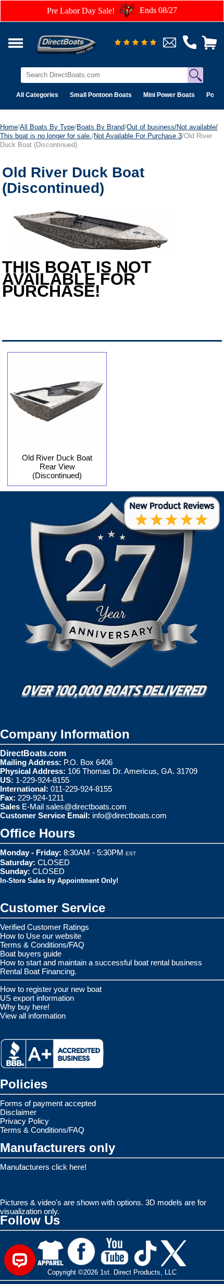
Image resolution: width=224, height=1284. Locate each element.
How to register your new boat (51, 989)
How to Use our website (40, 935)
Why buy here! (24, 1006)
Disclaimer (18, 1112)
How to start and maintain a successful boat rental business (101, 962)
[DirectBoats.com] (79, 39)
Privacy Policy (24, 1121)
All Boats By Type (47, 127)
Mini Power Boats (169, 95)
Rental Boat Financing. (38, 971)
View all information (33, 1015)
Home (9, 127)
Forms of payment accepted (48, 1103)
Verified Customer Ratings (44, 927)
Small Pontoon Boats (101, 95)
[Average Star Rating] (135, 43)
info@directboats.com (129, 815)
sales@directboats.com (86, 806)
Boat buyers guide (30, 953)
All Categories (37, 95)
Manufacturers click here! (43, 1166)
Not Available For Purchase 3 (138, 136)
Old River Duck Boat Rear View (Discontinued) (57, 466)
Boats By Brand (101, 127)
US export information (37, 998)
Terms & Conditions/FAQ (42, 944)
